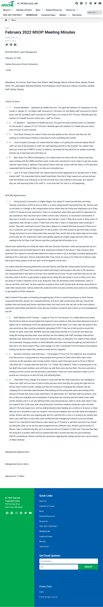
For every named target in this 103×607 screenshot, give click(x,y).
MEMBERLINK (31, 15)
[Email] (15, 44)
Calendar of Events (24, 10)
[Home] (6, 20)
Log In (41, 592)
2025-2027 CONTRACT (12, 15)
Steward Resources (54, 10)
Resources (70, 10)
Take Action (77, 15)
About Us (7, 10)
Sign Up (88, 567)
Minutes (63, 15)
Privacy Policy (45, 586)
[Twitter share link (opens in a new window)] (6, 44)
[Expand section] (13, 10)
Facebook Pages (48, 15)
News (38, 10)
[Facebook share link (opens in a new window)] (11, 44)
